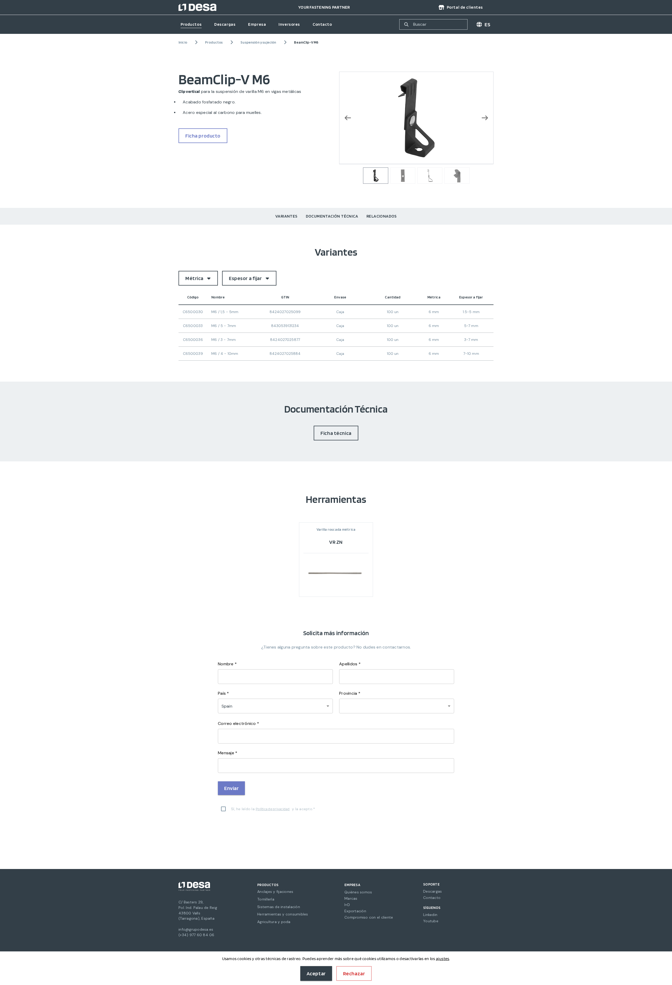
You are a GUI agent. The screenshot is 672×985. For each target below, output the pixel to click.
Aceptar (316, 973)
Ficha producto (202, 136)
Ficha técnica (336, 433)
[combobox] (396, 706)
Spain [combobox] (227, 706)
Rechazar (354, 973)
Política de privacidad (273, 809)
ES (487, 24)
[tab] (286, 216)
